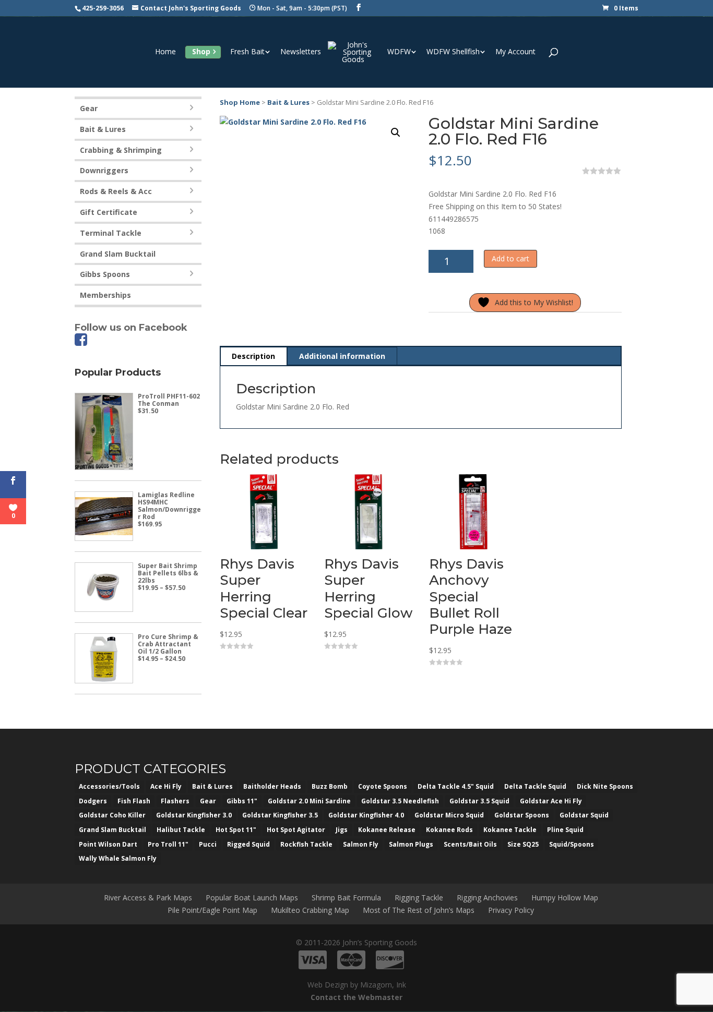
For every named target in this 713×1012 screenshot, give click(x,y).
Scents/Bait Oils (470, 844)
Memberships (105, 295)
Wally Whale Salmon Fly (118, 858)
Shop (201, 51)
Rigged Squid (248, 844)
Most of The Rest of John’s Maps (418, 910)
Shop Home (240, 102)
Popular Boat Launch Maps (252, 897)
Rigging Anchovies (487, 897)
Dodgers (93, 801)
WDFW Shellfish (453, 52)
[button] (395, 132)
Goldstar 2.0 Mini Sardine (309, 801)
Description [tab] (253, 356)
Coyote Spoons (382, 786)
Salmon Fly (360, 844)
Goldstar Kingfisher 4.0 (366, 815)
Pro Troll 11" (168, 844)
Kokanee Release (386, 829)
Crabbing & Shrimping (121, 150)
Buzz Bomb (330, 786)
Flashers (175, 801)
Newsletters (300, 52)
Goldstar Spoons (521, 815)
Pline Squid (565, 829)
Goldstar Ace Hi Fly (551, 801)
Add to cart (510, 258)
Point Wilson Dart (108, 844)
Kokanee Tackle (510, 829)
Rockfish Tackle (306, 844)
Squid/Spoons (571, 844)
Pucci (208, 844)
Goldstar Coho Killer (112, 815)
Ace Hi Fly (166, 786)
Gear (89, 108)
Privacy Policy (511, 910)
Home (165, 52)
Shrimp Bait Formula (346, 897)
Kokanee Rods (449, 829)
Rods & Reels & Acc (116, 191)
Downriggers (104, 170)
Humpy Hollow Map (564, 897)
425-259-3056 (103, 8)
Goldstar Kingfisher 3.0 (194, 815)
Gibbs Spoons (105, 274)
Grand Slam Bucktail (118, 254)
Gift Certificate (108, 212)
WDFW (399, 52)
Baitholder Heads (272, 786)
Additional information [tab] (342, 356)
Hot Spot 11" (236, 829)
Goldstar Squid (584, 815)
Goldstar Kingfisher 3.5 (280, 815)
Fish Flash (133, 801)
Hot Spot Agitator (296, 829)
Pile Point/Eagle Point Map (212, 910)
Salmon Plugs (411, 844)
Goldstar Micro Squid (449, 815)
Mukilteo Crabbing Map (310, 910)
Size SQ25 (523, 844)
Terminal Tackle (110, 233)
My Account (515, 52)
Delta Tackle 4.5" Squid (456, 786)
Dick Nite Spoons (605, 786)
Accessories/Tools (109, 786)
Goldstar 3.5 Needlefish (400, 801)
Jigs (342, 829)
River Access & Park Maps (148, 897)
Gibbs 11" (242, 801)
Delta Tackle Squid (535, 786)
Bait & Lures (288, 102)
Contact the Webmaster (356, 997)
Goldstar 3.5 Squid (479, 801)
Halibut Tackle (181, 829)
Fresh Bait (247, 52)
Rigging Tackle (419, 897)
